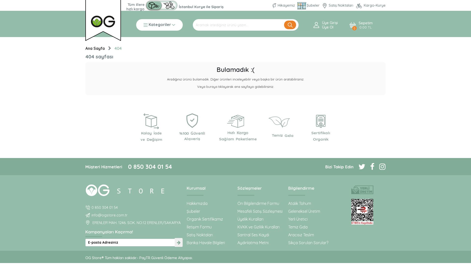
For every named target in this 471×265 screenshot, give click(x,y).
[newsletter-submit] (179, 242)
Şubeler (314, 5)
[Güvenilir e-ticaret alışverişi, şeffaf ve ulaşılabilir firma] (362, 212)
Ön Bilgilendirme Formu (258, 203)
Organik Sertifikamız (205, 219)
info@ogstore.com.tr (110, 215)
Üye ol (327, 27)
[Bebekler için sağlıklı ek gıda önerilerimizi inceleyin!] (134, 189)
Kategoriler (160, 25)
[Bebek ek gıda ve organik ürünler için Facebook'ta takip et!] (369, 166)
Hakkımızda (197, 203)
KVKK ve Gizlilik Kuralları (258, 227)
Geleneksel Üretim (304, 211)
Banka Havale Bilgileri (206, 242)
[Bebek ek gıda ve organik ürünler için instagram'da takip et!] (380, 166)
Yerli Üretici (298, 219)
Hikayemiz (286, 5)
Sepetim (366, 25)
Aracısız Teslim (301, 234)
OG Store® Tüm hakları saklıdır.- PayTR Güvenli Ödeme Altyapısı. (139, 257)
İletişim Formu (199, 227)
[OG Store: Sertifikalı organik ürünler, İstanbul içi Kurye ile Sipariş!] (162, 5)
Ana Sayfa (95, 48)
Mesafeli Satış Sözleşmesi (260, 211)
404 (118, 48)
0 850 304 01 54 (150, 166)
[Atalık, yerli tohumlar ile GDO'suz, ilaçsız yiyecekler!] (362, 190)
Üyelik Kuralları (250, 219)
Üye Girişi (330, 23)
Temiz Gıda (298, 227)
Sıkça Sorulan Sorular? (308, 242)
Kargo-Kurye (374, 5)
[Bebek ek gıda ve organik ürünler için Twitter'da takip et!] (359, 166)
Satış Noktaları (341, 5)
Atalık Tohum (299, 203)
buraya (211, 87)
